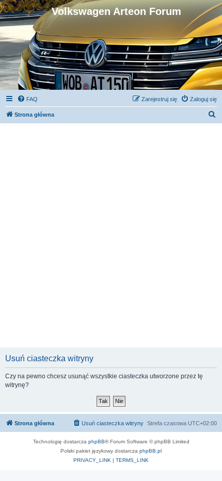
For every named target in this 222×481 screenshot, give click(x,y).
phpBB (96, 441)
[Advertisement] (111, 234)
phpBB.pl (150, 451)
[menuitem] (27, 99)
